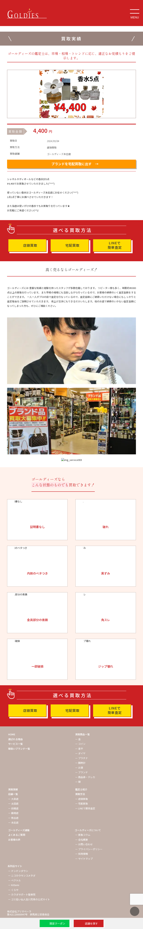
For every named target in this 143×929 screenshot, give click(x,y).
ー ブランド (81, 772)
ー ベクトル (14, 880)
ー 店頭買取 (81, 799)
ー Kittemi (13, 885)
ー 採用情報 (81, 854)
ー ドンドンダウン (18, 871)
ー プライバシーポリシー (88, 849)
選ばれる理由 (15, 739)
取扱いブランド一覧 (19, 748)
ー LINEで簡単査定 (85, 808)
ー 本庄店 (13, 822)
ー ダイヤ (80, 753)
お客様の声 (14, 839)
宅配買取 (72, 245)
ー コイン (80, 744)
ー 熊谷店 (13, 818)
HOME (11, 734)
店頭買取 (30, 245)
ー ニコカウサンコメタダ (21, 875)
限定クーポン (57, 923)
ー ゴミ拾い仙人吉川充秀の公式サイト (29, 899)
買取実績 (13, 789)
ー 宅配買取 (81, 803)
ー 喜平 (79, 748)
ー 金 (78, 739)
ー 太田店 (13, 803)
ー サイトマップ (84, 858)
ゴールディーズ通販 (19, 830)
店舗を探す (91, 923)
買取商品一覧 (82, 734)
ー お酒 (79, 767)
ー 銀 (78, 782)
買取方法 (80, 794)
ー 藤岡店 (13, 813)
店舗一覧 (13, 794)
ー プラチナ (81, 758)
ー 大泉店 (13, 799)
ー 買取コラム (82, 835)
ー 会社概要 (81, 839)
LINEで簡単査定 (115, 245)
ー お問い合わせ (84, 844)
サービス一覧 (15, 744)
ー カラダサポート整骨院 (21, 894)
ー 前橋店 (13, 808)
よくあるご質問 (16, 835)
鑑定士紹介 (81, 789)
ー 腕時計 (80, 763)
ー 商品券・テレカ (85, 777)
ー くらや (13, 890)
